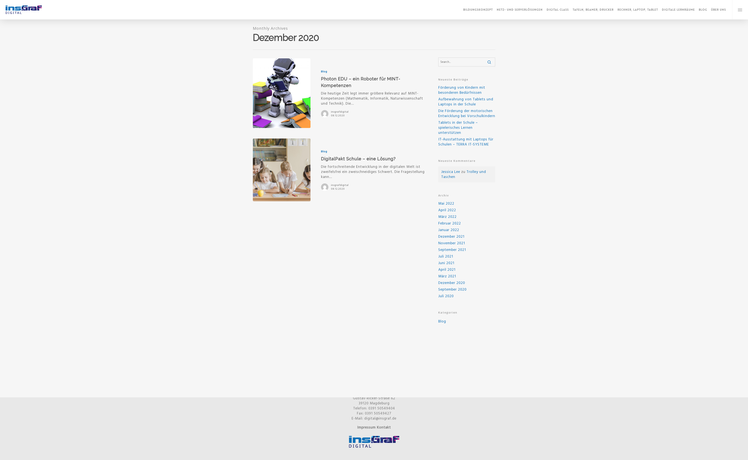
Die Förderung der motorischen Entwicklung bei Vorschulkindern (466, 114)
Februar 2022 (449, 223)
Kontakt (384, 427)
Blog (703, 9)
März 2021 (447, 276)
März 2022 (447, 216)
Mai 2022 (446, 203)
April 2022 (447, 210)
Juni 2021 (446, 263)
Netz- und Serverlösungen (520, 9)
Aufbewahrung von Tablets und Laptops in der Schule (465, 102)
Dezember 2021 (451, 236)
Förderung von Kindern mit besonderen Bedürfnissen (461, 90)
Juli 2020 (446, 296)
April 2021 (446, 269)
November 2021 (451, 243)
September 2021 (452, 249)
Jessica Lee (450, 172)
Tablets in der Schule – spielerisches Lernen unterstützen (458, 127)
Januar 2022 (448, 230)
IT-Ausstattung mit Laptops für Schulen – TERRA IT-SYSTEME (465, 142)
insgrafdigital (340, 112)
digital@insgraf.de (380, 418)
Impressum (366, 427)
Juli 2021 (445, 256)
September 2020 (452, 289)
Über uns (718, 9)
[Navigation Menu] (740, 9)
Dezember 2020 (451, 283)
